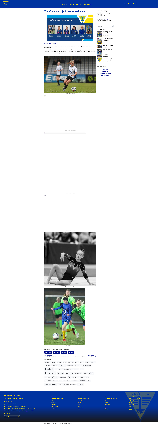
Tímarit (63, 380)
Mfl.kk (91, 373)
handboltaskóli (77, 365)
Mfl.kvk (54, 377)
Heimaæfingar (57, 369)
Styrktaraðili (48, 380)
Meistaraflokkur (78, 373)
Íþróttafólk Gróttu (73, 384)
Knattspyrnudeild (105, 75)
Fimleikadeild (105, 71)
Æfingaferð (60, 384)
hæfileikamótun (76, 369)
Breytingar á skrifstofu (108, 45)
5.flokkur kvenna (71, 362)
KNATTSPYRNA (87, 4)
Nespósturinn (106, 54)
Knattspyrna (50, 373)
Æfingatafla (66, 384)
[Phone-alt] (125, 4)
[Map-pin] (131, 4)
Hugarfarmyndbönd (66, 369)
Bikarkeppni (47, 365)
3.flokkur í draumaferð (108, 49)
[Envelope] (128, 4)
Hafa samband (100, 17)
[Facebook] (134, 4)
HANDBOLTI (79, 4)
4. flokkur (59, 362)
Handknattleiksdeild (105, 73)
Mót (68, 377)
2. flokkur (47, 362)
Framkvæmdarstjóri (70, 365)
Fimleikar (62, 365)
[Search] (18, 416)
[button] (48, 352)
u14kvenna (68, 380)
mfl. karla (85, 373)
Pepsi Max (81, 377)
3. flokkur (53, 362)
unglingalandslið (75, 380)
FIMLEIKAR (71, 4)
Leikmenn (69, 373)
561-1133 (106, 19)
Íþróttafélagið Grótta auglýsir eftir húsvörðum (107, 33)
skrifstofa (87, 377)
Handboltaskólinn (86, 365)
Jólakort (81, 369)
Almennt (86, 362)
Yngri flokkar (50, 384)
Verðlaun (82, 380)
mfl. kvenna (47, 377)
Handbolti (49, 369)
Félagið (64, 4)
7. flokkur (77, 362)
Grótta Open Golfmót (108, 38)
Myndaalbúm (62, 377)
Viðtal (88, 380)
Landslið (60, 373)
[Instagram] (136, 4)
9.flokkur (82, 362)
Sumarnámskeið (56, 380)
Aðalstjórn (92, 362)
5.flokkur (65, 362)
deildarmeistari (54, 365)
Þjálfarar (80, 384)
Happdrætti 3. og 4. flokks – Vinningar (107, 59)
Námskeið (74, 377)
